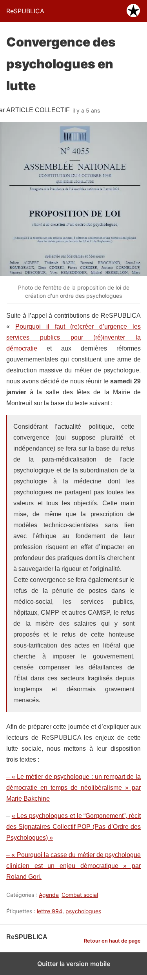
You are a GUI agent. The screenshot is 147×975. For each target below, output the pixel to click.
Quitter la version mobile (73, 964)
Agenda (49, 894)
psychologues (83, 911)
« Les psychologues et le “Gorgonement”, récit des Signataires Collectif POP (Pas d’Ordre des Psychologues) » (73, 826)
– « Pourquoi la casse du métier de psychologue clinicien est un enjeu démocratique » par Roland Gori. (73, 866)
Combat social (80, 894)
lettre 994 (49, 911)
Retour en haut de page (112, 941)
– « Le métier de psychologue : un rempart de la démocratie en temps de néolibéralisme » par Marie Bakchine (73, 787)
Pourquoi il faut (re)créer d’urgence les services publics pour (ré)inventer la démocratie (73, 337)
